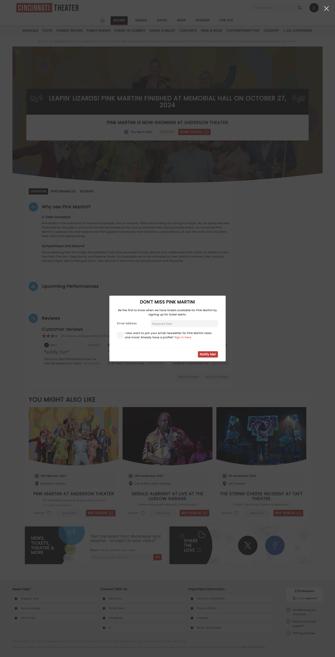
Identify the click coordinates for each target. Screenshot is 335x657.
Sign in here (182, 337)
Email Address (127, 323)
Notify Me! (208, 354)
